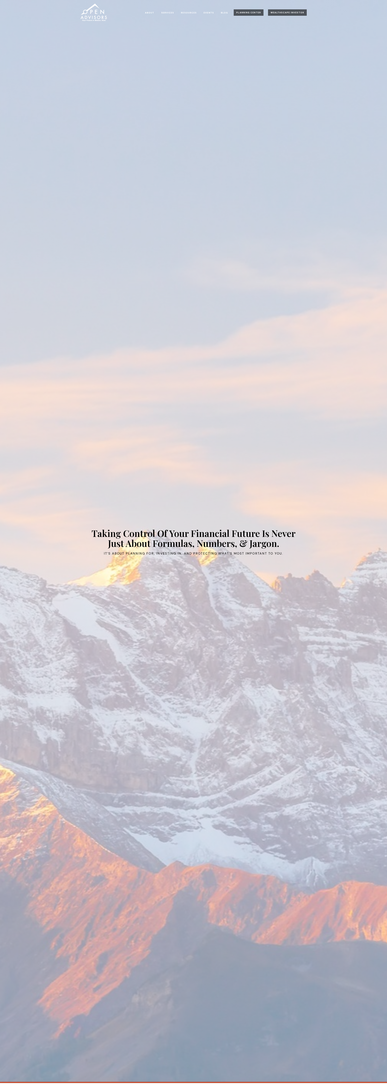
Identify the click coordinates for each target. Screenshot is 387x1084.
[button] (150, 12)
